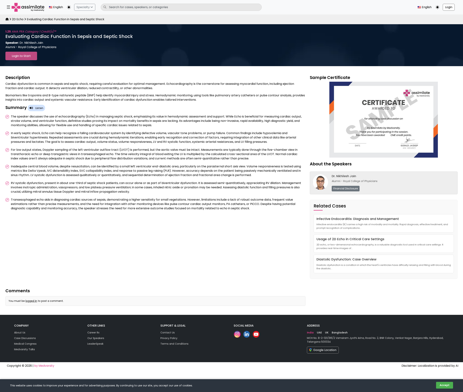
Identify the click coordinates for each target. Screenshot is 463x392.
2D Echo (18, 19)
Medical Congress (25, 344)
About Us (19, 332)
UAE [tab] (319, 332)
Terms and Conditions (174, 344)
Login (448, 7)
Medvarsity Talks (24, 349)
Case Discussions (25, 338)
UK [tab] (326, 332)
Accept (444, 385)
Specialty (83, 7)
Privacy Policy (168, 338)
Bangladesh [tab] (340, 332)
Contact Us (167, 332)
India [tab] (310, 332)
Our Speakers (95, 338)
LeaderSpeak (95, 344)
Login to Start (21, 56)
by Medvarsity (44, 366)
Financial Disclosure (345, 188)
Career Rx (93, 332)
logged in (31, 301)
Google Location (324, 350)
